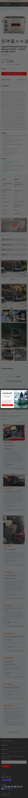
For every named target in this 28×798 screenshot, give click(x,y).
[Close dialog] (26, 390)
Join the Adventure (7, 405)
